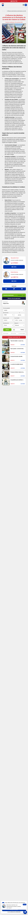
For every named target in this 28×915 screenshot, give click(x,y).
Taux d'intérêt (16, 318)
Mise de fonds (5, 312)
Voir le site (14, 333)
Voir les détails (22, 333)
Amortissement (6, 323)
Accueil (3, 11)
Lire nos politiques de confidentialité (14, 911)
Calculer (7, 329)
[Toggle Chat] (25, 912)
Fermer (24, 904)
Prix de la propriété (6, 308)
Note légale (6, 333)
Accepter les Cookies (14, 909)
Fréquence (16, 323)
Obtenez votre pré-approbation (14, 298)
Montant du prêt (6, 318)
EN (25, 5)
